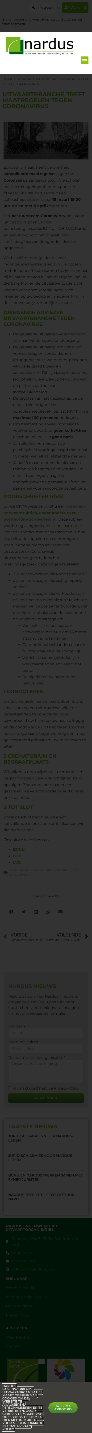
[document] (46, 716)
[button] (84, 60)
